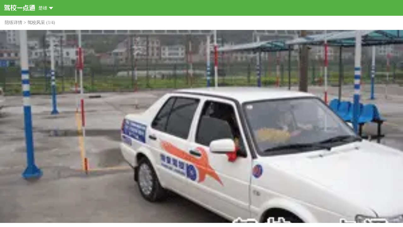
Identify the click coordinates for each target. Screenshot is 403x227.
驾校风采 (36, 22)
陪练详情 (13, 22)
